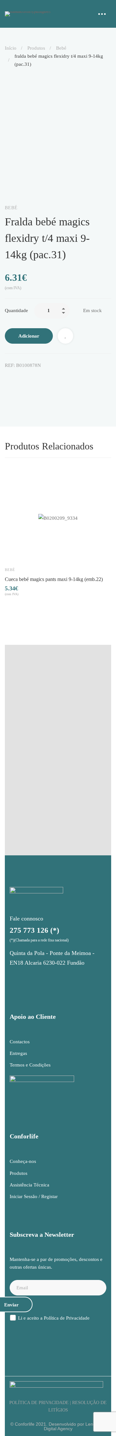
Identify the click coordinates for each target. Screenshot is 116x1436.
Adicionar (28, 336)
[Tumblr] (48, 379)
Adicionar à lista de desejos (65, 336)
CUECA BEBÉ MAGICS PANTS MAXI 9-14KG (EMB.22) (54, 579)
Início (10, 48)
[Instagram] (15, 978)
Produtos (36, 48)
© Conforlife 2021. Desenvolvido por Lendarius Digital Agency (58, 1426)
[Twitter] (21, 379)
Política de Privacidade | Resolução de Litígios (58, 1406)
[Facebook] (7, 379)
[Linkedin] (34, 379)
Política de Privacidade (67, 1318)
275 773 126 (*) (34, 930)
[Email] (61, 379)
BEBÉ (61, 48)
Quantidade (16, 310)
